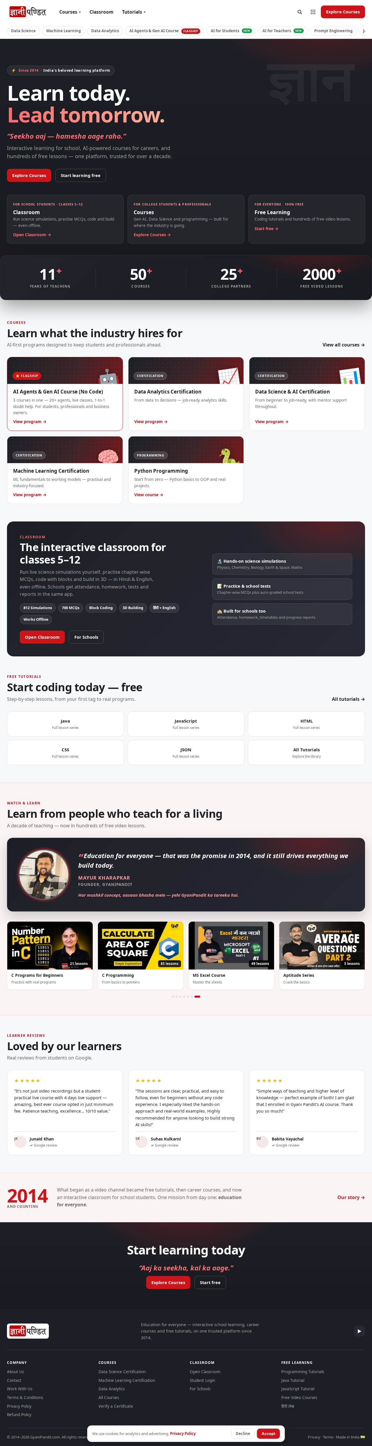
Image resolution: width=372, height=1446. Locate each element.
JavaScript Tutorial (297, 1388)
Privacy (314, 1437)
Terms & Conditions (25, 1397)
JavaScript (186, 724)
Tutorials (134, 12)
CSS (65, 753)
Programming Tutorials (302, 1371)
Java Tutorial (292, 1380)
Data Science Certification (122, 1371)
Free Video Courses (299, 1397)
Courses (70, 12)
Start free (210, 1282)
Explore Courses (343, 12)
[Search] (299, 11)
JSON (186, 753)
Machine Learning (63, 30)
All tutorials (346, 699)
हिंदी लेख (287, 1406)
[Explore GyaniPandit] (313, 11)
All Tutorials (306, 753)
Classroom (101, 12)
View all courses (341, 345)
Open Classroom (42, 637)
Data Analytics (105, 30)
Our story (348, 1197)
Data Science (23, 30)
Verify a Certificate (116, 1406)
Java (65, 724)
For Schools (86, 637)
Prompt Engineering (333, 30)
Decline (243, 1433)
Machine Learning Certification (127, 1380)
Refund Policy (19, 1414)
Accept (268, 1433)
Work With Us (19, 1388)
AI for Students (230, 30)
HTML (306, 724)
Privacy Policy (19, 1406)
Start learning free (81, 175)
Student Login (202, 1380)
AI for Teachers (282, 30)
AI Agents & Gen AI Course (163, 30)
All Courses (109, 1397)
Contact (14, 1380)
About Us (15, 1371)
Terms (328, 1437)
